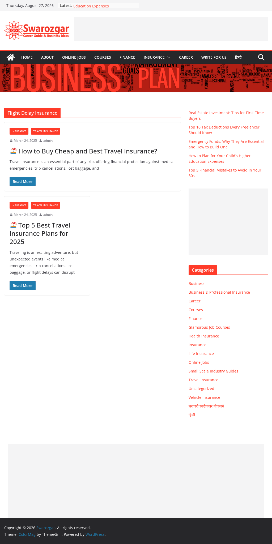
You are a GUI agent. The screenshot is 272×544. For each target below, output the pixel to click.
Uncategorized (201, 388)
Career (186, 57)
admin (48, 140)
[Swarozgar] (10, 57)
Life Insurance (201, 353)
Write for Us (214, 57)
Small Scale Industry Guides (213, 371)
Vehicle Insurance (204, 397)
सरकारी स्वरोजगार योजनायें (206, 406)
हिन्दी (238, 57)
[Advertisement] (171, 29)
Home (27, 57)
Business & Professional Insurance (219, 292)
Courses (102, 57)
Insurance (154, 57)
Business (197, 283)
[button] (168, 57)
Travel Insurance (45, 131)
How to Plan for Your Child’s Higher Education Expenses (104, 6)
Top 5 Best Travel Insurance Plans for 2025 (40, 233)
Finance (127, 57)
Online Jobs (74, 57)
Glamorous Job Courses (209, 327)
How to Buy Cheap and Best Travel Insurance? (87, 151)
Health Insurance (204, 336)
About (47, 57)
